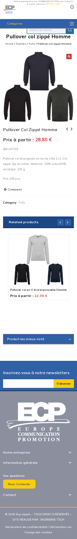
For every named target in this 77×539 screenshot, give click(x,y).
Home (10, 43)
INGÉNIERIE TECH (52, 519)
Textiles (21, 43)
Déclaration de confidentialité (26, 527)
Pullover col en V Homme (71, 131)
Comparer (15, 189)
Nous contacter (19, 484)
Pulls (32, 43)
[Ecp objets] (9, 9)
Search (70, 30)
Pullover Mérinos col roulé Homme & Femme (67, 134)
